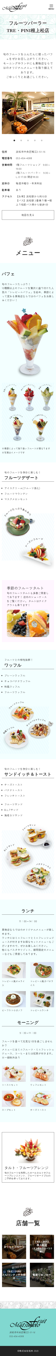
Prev (5, 112)
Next (50, 112)
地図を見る (28, 215)
